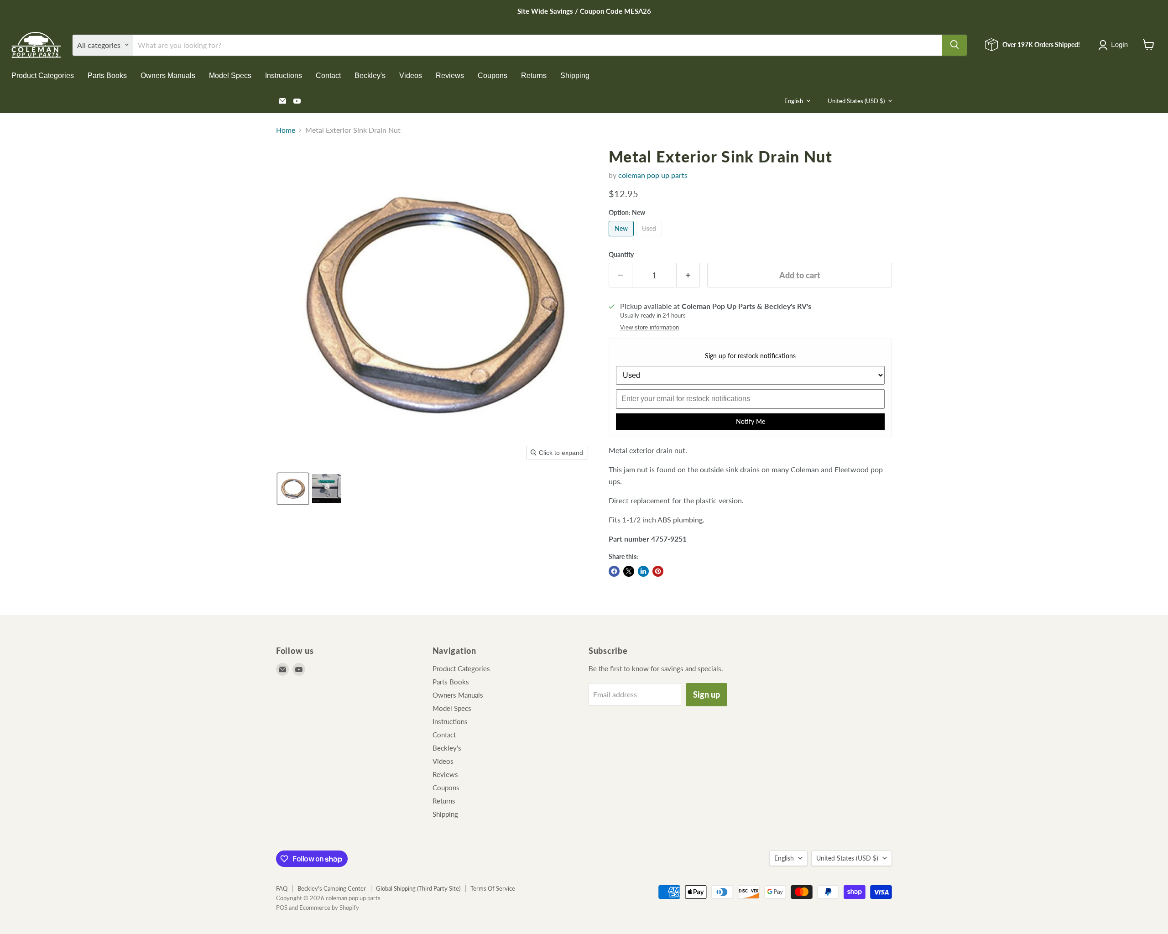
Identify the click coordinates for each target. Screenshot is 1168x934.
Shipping (574, 75)
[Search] (954, 44)
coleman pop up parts (653, 175)
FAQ (281, 888)
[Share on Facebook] (614, 571)
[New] (622, 238)
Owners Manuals (168, 75)
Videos (410, 75)
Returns (534, 75)
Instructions (283, 75)
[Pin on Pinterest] (657, 571)
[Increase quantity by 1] (688, 275)
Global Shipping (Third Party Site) (418, 888)
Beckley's (370, 75)
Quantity (621, 254)
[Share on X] (628, 571)
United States (856, 100)
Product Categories (42, 75)
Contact (328, 75)
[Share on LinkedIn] (643, 571)
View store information (649, 327)
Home (285, 130)
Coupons (492, 75)
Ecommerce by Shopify (329, 907)
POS (281, 907)
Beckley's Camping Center (331, 888)
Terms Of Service (492, 888)
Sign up (706, 694)
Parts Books (107, 75)
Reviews (450, 75)
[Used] (650, 238)
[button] (1115, 45)
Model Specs (230, 75)
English (793, 100)
